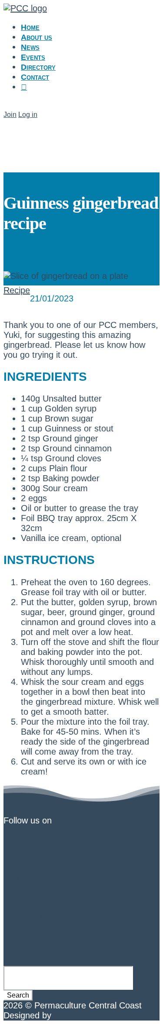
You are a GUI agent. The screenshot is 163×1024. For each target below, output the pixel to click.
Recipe (16, 290)
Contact (35, 77)
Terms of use (27, 952)
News (30, 47)
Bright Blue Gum (86, 1015)
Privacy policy (29, 933)
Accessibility (26, 915)
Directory (38, 67)
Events (33, 57)
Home (30, 27)
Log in (27, 114)
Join (10, 114)
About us (36, 37)
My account (25, 896)
